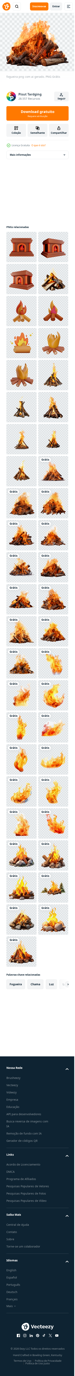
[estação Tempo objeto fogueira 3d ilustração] (21, 373)
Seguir (61, 98)
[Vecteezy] (6, 6)
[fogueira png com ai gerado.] (21, 725)
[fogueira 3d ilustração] (21, 405)
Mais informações (20, 152)
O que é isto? (38, 145)
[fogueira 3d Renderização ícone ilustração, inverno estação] (21, 469)
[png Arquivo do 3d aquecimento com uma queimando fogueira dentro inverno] (21, 245)
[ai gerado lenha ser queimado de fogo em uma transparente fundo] (21, 341)
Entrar (56, 6)
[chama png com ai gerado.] (21, 1109)
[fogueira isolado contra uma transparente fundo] (21, 533)
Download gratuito (37, 113)
